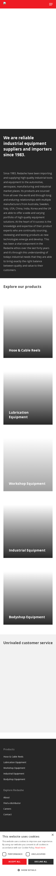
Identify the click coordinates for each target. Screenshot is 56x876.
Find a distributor (12, 803)
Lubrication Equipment (14, 762)
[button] (28, 870)
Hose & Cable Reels (13, 756)
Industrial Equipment (13, 773)
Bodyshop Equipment (14, 779)
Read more (40, 847)
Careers (7, 808)
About (6, 797)
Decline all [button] (41, 861)
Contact (7, 814)
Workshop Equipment (14, 767)
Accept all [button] (14, 861)
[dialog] (28, 854)
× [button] (52, 835)
